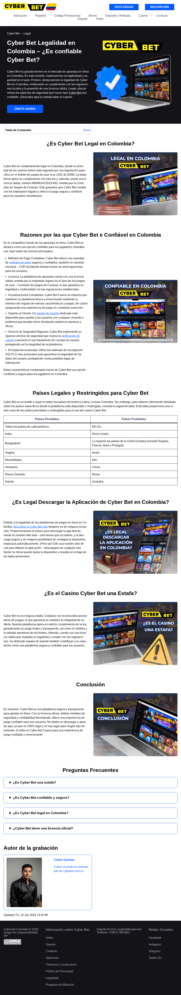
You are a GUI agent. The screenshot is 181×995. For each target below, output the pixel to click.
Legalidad (52, 977)
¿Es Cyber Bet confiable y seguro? (41, 797)
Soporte (82, 18)
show (86, 130)
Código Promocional (67, 15)
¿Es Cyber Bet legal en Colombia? (40, 813)
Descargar (124, 6)
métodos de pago (20, 262)
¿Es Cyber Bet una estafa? (34, 782)
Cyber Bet (75, 92)
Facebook (155, 937)
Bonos (93, 15)
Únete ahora (25, 108)
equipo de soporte (48, 313)
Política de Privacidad (59, 971)
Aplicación (20, 15)
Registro (40, 15)
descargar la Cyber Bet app (30, 526)
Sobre (100, 18)
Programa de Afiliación (60, 984)
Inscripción (159, 6)
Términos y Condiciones (61, 964)
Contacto (162, 15)
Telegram (154, 951)
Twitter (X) (155, 957)
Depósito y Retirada (117, 15)
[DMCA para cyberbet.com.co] (23, 942)
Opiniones (52, 957)
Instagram (155, 944)
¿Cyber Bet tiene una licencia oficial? (43, 828)
